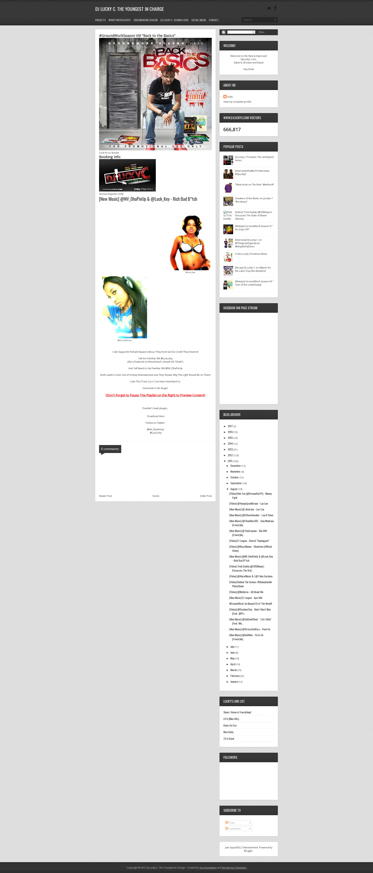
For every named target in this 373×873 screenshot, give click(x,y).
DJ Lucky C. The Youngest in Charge (129, 8)
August (234, 489)
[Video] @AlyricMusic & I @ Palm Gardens (251, 576)
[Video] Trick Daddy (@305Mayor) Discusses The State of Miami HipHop (253, 215)
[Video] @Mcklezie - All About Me (246, 592)
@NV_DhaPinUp (155, 429)
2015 (230, 438)
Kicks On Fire (230, 725)
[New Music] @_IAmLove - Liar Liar (246, 509)
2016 (230, 432)
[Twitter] (269, 8)
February (235, 676)
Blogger (248, 850)
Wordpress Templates (234, 867)
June (232, 652)
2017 (230, 426)
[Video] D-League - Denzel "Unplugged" (249, 541)
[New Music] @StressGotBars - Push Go (249, 629)
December (235, 465)
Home (156, 496)
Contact (214, 20)
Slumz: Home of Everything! (237, 712)
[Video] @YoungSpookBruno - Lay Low (248, 503)
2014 (230, 443)
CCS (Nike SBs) (231, 719)
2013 (230, 449)
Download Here (156, 416)
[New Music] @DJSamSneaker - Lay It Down (251, 515)
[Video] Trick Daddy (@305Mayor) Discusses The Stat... (246, 568)
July (232, 646)
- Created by (200, 867)
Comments (234, 828)
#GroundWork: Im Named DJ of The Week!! (250, 603)
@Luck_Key (156, 432)
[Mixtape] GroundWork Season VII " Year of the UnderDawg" (254, 283)
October (234, 477)
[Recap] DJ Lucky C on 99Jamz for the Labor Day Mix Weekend (253, 269)
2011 (230, 461)
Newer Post (105, 496)
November (235, 471)
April (233, 664)
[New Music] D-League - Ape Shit (245, 598)
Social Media (198, 20)
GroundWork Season (146, 20)
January (234, 681)
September (236, 483)
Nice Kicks (228, 732)
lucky (230, 96)
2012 (230, 455)
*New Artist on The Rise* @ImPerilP (254, 184)
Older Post (206, 496)
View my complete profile (237, 101)
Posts (231, 822)
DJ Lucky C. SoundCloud (174, 20)
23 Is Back (228, 738)
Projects (100, 20)
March (233, 670)
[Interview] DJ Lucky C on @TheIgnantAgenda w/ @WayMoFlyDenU (248, 243)
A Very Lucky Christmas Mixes (251, 253)
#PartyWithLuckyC (120, 20)
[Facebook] (275, 8)
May (232, 658)
